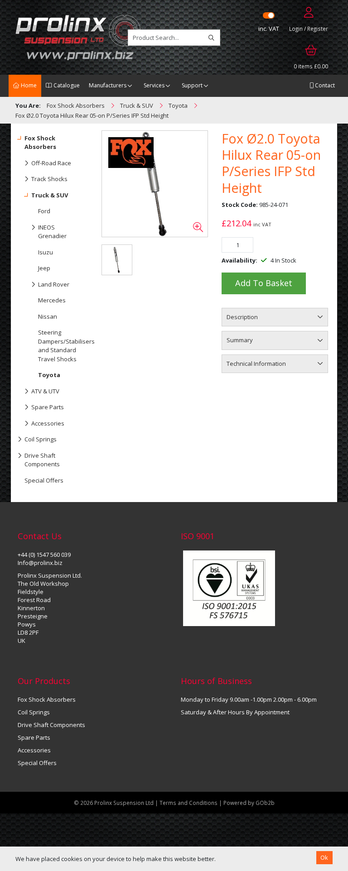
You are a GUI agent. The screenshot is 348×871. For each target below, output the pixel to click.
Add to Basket (263, 283)
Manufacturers (107, 85)
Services (154, 85)
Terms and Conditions (189, 802)
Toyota (49, 375)
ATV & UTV (45, 391)
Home (28, 85)
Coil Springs (40, 439)
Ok (324, 857)
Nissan (47, 316)
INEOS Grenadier (52, 231)
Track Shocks (49, 179)
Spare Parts (47, 407)
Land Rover (53, 284)
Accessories (47, 423)
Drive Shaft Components (42, 460)
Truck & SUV (49, 195)
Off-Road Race (51, 163)
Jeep (44, 268)
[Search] (211, 37)
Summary (240, 340)
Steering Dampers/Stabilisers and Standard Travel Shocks (62, 345)
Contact (324, 85)
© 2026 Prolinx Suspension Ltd (114, 802)
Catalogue (66, 85)
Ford (44, 211)
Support (192, 85)
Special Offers (43, 480)
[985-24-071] (155, 184)
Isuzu (45, 252)
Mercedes (52, 300)
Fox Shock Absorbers (40, 142)
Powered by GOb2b (249, 802)
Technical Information (256, 363)
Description (242, 317)
